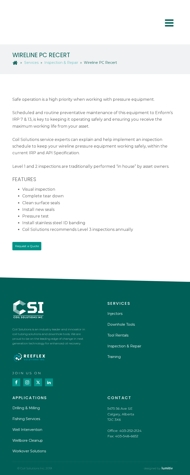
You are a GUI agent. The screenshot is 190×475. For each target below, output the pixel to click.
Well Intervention (27, 429)
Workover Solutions (29, 451)
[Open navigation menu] (169, 23)
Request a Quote (27, 246)
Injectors (114, 313)
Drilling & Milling (26, 408)
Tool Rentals (117, 335)
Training (114, 357)
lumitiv (167, 468)
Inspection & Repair (61, 62)
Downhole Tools (121, 324)
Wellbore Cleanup (27, 440)
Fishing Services (26, 419)
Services (31, 62)
